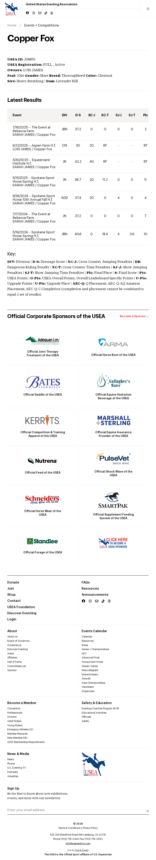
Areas (10, 653)
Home (11, 25)
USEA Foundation (21, 607)
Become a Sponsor (133, 316)
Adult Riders (14, 721)
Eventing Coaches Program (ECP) (100, 708)
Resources (90, 588)
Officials (86, 717)
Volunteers (88, 687)
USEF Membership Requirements (25, 742)
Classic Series (90, 666)
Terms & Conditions (69, 828)
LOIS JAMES (22, 149)
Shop (11, 594)
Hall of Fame (14, 662)
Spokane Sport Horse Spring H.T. (33, 179)
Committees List (16, 666)
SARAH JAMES (24, 134)
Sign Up (13, 788)
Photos (11, 763)
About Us (12, 636)
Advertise (12, 776)
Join (10, 588)
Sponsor (12, 670)
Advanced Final (90, 657)
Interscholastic (90, 674)
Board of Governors (18, 641)
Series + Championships (95, 649)
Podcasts (12, 772)
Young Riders (14, 725)
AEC (84, 653)
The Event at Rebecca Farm (32, 129)
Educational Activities (94, 713)
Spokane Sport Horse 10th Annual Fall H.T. (34, 197)
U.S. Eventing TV (16, 768)
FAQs (86, 582)
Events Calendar (94, 631)
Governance (14, 645)
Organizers (88, 691)
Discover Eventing (21, 613)
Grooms (11, 717)
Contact (14, 600)
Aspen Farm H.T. (43, 145)
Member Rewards (17, 734)
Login (11, 619)
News (10, 759)
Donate (13, 582)
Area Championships (93, 683)
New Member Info (17, 738)
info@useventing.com (78, 843)
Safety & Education (97, 703)
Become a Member (21, 703)
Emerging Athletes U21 (20, 729)
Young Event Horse (92, 662)
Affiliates (12, 657)
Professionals (14, 713)
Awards (86, 678)
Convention (13, 708)
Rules (85, 645)
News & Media (18, 754)
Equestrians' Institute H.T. (31, 161)
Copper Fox (46, 134)
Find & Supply (82, 850)
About (12, 631)
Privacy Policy (90, 828)
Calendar (87, 636)
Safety (85, 721)
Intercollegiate (90, 670)
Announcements (95, 594)
